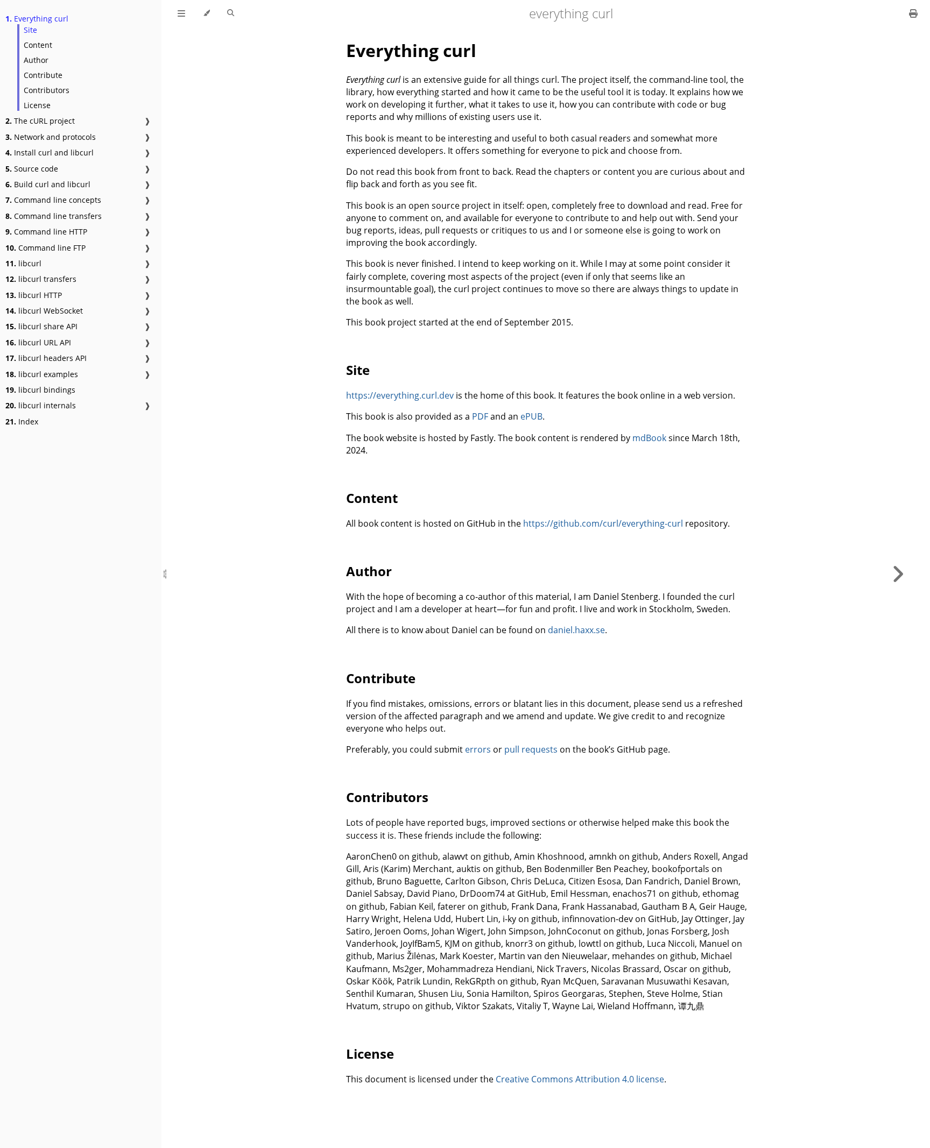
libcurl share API (41, 326)
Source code (31, 169)
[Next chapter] (897, 574)
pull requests (531, 749)
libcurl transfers (40, 279)
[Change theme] (206, 13)
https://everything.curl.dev (400, 395)
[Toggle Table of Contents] (181, 13)
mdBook (649, 438)
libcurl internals (40, 405)
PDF (480, 416)
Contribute (43, 75)
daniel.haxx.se (576, 630)
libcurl (23, 263)
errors (478, 749)
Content (38, 45)
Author (36, 60)
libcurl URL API (38, 342)
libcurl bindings (40, 390)
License (37, 105)
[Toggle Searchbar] (231, 13)
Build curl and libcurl (47, 184)
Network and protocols (50, 137)
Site (30, 30)
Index (21, 421)
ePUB (531, 416)
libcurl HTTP (33, 295)
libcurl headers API (46, 358)
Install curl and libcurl (49, 152)
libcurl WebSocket (44, 311)
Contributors (46, 90)
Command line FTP (45, 248)
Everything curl (36, 18)
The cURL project (40, 121)
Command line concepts (53, 200)
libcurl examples (41, 374)
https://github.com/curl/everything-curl (603, 523)
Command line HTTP (46, 231)
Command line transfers (53, 216)
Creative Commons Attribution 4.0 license (580, 1079)
